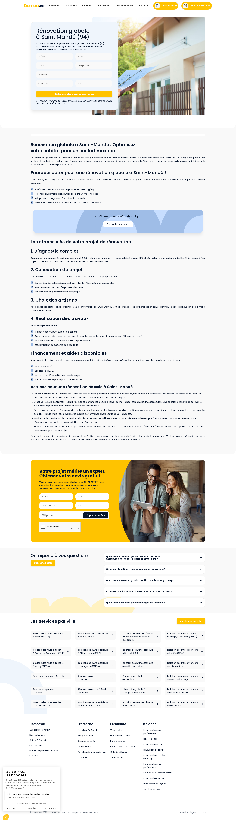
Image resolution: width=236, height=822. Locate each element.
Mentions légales (188, 812)
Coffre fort (83, 757)
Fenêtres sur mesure (120, 735)
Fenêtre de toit (150, 739)
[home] (34, 5)
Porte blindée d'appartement (92, 752)
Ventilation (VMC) (152, 789)
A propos (144, 5)
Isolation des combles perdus (158, 772)
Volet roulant (116, 730)
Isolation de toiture (152, 744)
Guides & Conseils (38, 740)
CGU (204, 812)
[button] (54, 6)
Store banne (116, 757)
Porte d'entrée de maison (122, 746)
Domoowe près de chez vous (44, 750)
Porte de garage (118, 741)
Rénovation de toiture (154, 749)
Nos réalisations (125, 5)
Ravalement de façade (154, 783)
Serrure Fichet (84, 746)
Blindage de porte (86, 741)
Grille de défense (118, 752)
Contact (34, 755)
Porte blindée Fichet (87, 730)
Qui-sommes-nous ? (40, 730)
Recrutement (36, 745)
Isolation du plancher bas (155, 778)
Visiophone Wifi (85, 735)
